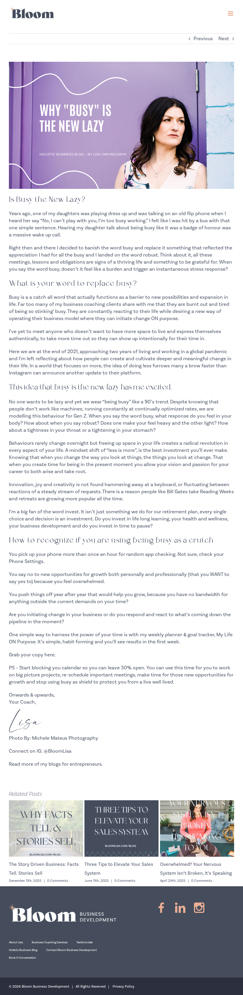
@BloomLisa (57, 751)
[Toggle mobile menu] (231, 13)
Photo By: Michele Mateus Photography (53, 738)
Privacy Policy (123, 986)
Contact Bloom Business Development (71, 950)
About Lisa (16, 942)
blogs (55, 764)
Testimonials (84, 942)
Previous (203, 38)
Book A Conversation (22, 958)
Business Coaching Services (50, 942)
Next (223, 38)
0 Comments (57, 881)
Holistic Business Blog (23, 950)
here (49, 655)
